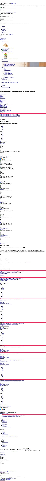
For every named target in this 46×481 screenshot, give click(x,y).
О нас (3, 440)
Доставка (3, 431)
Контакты (3, 29)
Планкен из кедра (6, 72)
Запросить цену (8, 479)
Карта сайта (4, 32)
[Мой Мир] (3, 159)
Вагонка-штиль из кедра (7, 63)
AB (2, 127)
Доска (6, 50)
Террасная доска (10, 52)
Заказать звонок (13, 3)
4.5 (2, 134)
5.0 (2, 138)
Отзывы (1, 109)
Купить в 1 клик (8, 156)
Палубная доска (12, 47)
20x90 (1, 149)
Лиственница (2, 143)
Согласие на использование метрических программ (10, 436)
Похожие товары (3, 110)
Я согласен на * (8, 470)
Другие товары (28, 257)
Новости (3, 444)
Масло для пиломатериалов (14, 58)
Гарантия (3, 432)
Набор (1, 105)
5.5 (2, 320)
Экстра (3, 288)
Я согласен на (8, 12)
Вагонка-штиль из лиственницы (9, 62)
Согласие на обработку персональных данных (9, 435)
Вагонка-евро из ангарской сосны (9, 65)
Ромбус (3, 425)
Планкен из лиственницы (8, 73)
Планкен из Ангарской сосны (8, 74)
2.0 (2, 132)
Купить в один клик (10, 471)
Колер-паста (4, 59)
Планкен (7, 49)
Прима (3, 129)
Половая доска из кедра (7, 76)
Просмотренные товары (4, 413)
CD (2, 287)
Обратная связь (4, 445)
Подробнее (2, 275)
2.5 (2, 133)
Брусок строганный (5, 419)
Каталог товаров (3, 38)
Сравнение (7, 303)
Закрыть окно (2, 23)
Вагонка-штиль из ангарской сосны (9, 64)
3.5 (2, 136)
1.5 (2, 313)
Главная (3, 26)
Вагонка (7, 41)
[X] (4, 159)
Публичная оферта (5, 434)
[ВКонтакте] (0, 159)
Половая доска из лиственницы (9, 77)
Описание (1, 107)
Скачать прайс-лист (5, 28)
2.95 (2, 135)
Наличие (1, 111)
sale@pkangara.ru (27, 449)
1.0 (2, 312)
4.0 (2, 137)
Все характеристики (3, 141)
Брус (4, 68)
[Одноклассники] (2, 159)
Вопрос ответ (4, 30)
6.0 (2, 139)
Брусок (5, 69)
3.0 (2, 316)
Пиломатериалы (10, 48)
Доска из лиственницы (7, 70)
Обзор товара (2, 104)
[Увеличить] (9, 114)
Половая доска (10, 51)
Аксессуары (2, 108)
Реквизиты (3, 433)
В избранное (2, 276)
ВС (2, 389)
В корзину (2, 182)
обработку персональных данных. (11, 12)
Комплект (1, 106)
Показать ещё (2, 243)
